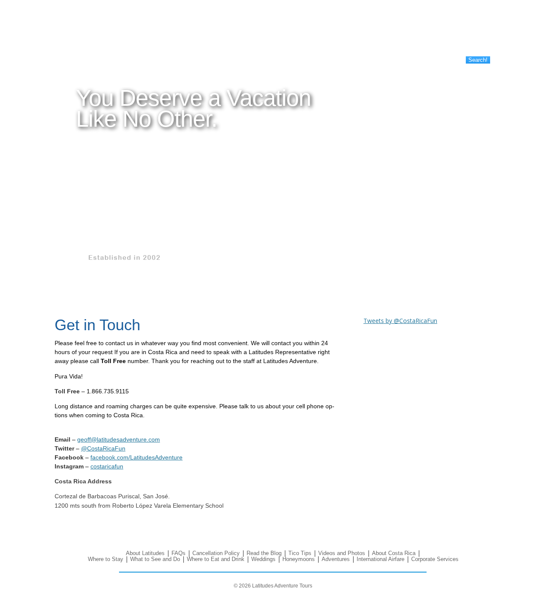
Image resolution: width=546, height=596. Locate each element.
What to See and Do (84, 38)
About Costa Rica (81, 23)
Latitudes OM (166, 23)
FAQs (246, 23)
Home (68, 16)
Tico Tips (340, 23)
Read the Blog (346, 16)
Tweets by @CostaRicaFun (400, 321)
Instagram (475, 31)
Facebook (419, 31)
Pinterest (456, 31)
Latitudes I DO (167, 16)
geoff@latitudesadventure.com (118, 439)
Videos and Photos (352, 31)
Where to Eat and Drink (88, 45)
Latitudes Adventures (175, 45)
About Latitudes (258, 16)
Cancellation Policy (262, 31)
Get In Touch (433, 16)
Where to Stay (77, 31)
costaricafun (106, 466)
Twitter (437, 31)
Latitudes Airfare (169, 52)
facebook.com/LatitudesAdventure (136, 457)
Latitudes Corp (168, 31)
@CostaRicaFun (103, 448)
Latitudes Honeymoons (177, 38)
